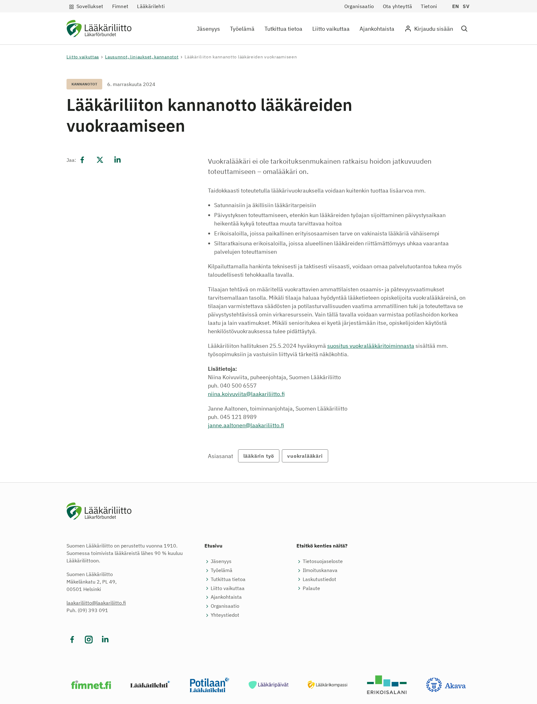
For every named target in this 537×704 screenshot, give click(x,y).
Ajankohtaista (377, 28)
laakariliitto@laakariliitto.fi (96, 603)
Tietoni (429, 6)
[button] (464, 28)
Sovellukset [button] (89, 6)
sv (466, 6)
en (455, 6)
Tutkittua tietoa (283, 28)
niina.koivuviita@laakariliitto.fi (246, 393)
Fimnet (120, 6)
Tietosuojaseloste (323, 561)
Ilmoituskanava (320, 570)
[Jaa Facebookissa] (82, 159)
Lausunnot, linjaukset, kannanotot (141, 57)
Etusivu (213, 546)
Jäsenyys (208, 28)
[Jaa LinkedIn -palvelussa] (117, 159)
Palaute (311, 588)
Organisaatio (359, 6)
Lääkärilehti (151, 6)
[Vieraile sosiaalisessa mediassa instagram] (88, 639)
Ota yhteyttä (397, 6)
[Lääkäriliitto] (99, 29)
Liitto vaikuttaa (331, 28)
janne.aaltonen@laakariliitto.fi (246, 425)
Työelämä (242, 28)
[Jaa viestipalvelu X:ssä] (99, 159)
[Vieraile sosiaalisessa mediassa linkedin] (105, 639)
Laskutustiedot (319, 579)
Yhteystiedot (225, 615)
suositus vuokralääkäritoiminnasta (370, 345)
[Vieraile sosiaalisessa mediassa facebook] (72, 639)
